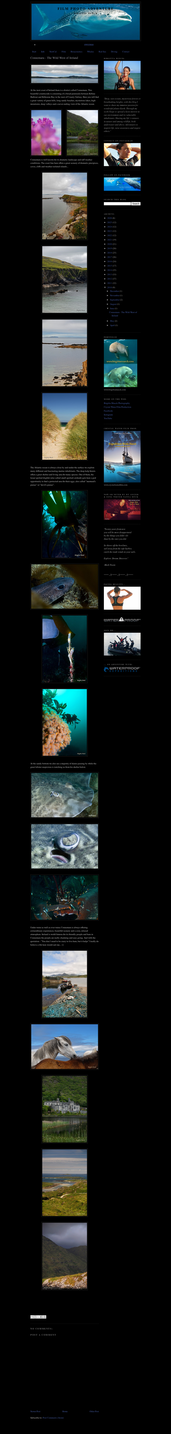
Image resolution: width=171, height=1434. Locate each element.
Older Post (94, 1411)
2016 (110, 261)
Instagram (108, 414)
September (115, 299)
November (115, 295)
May (112, 320)
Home (65, 1411)
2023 (110, 230)
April (112, 325)
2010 (110, 287)
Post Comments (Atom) (53, 1417)
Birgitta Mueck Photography (117, 403)
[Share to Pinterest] (44, 1317)
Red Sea (102, 51)
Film (64, 51)
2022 (110, 235)
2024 (110, 226)
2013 (110, 274)
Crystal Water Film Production (117, 406)
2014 (110, 269)
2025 (110, 222)
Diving (114, 51)
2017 (110, 256)
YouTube (108, 418)
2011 (110, 282)
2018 (110, 252)
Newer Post (35, 1411)
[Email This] (32, 1317)
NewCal (53, 51)
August (113, 304)
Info (43, 51)
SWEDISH (89, 44)
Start (34, 51)
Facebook (108, 410)
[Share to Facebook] (41, 1317)
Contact (125, 51)
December (115, 291)
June (112, 308)
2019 (110, 248)
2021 (110, 239)
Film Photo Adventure (86, 8)
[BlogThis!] (35, 1317)
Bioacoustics (76, 51)
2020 (110, 243)
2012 (110, 278)
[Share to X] (38, 1317)
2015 (110, 265)
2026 (110, 217)
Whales (90, 51)
